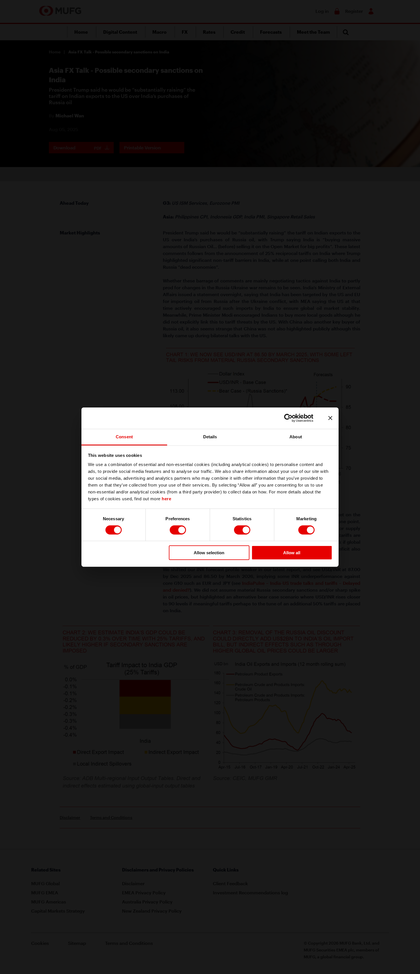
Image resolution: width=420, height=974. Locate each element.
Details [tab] (210, 436)
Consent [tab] (124, 436)
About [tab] (295, 436)
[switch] (178, 530)
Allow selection (209, 552)
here (166, 498)
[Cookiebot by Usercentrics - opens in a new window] (293, 418)
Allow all (291, 552)
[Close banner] (330, 418)
